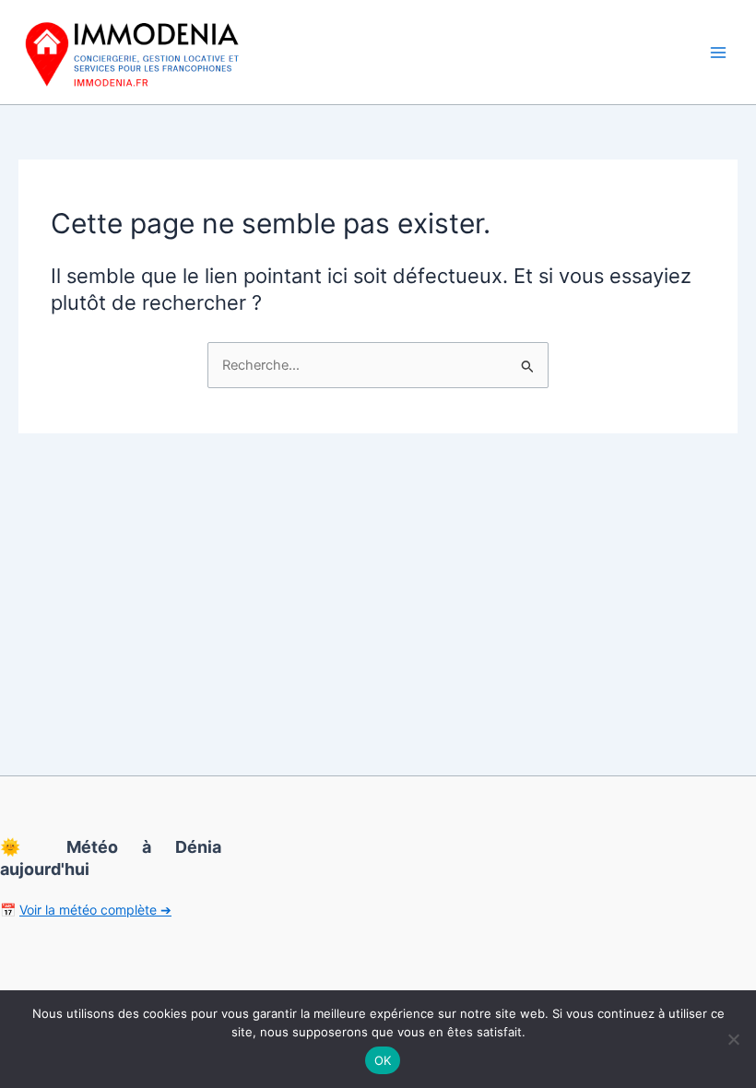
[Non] (733, 1039)
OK (383, 1060)
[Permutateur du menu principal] (718, 52)
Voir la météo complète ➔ (95, 909)
